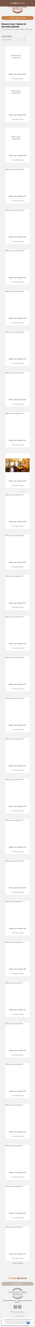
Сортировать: (6, 36)
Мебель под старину (13, 29)
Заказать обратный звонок (17, 18)
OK (28, 1323)
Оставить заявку (17, 1283)
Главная (3, 29)
